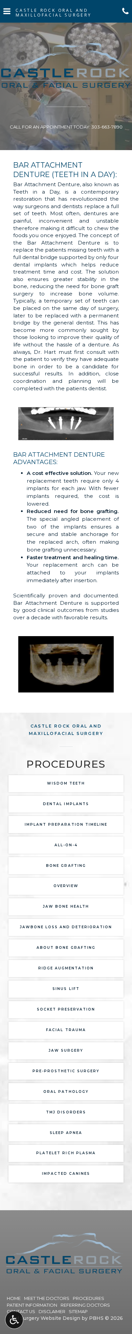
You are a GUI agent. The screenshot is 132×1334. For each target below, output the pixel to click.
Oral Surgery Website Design (44, 1318)
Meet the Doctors (46, 1298)
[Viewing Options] (14, 1320)
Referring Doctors (85, 1305)
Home (14, 1298)
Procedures (88, 1298)
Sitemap (78, 1311)
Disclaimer (52, 1311)
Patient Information (32, 1305)
